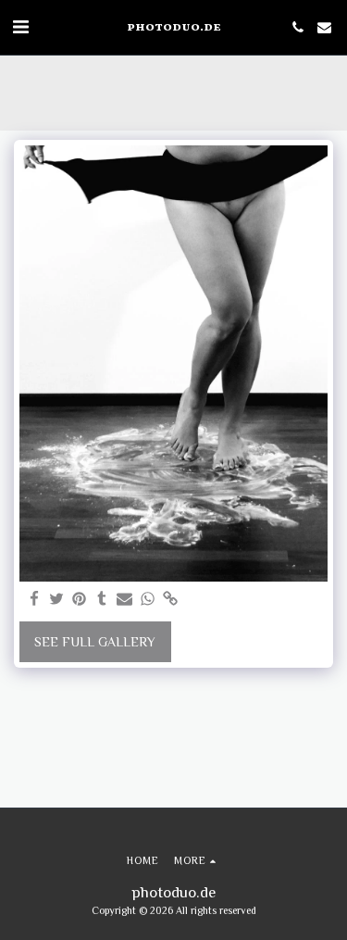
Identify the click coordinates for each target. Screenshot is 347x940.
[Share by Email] (125, 599)
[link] (170, 599)
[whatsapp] (148, 599)
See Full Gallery (94, 641)
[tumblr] (102, 599)
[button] (20, 27)
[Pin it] (79, 599)
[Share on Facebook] (34, 599)
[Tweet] (57, 599)
